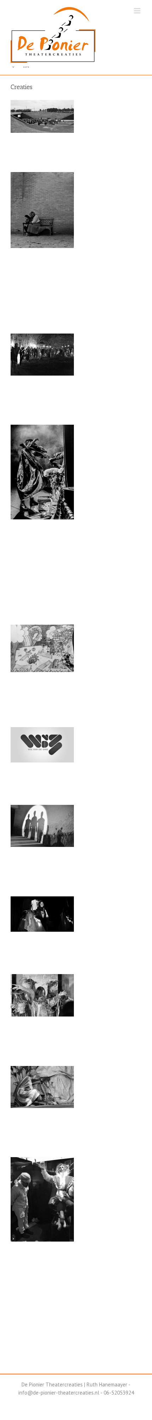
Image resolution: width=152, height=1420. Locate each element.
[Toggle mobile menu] (137, 10)
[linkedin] (26, 67)
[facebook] (13, 67)
